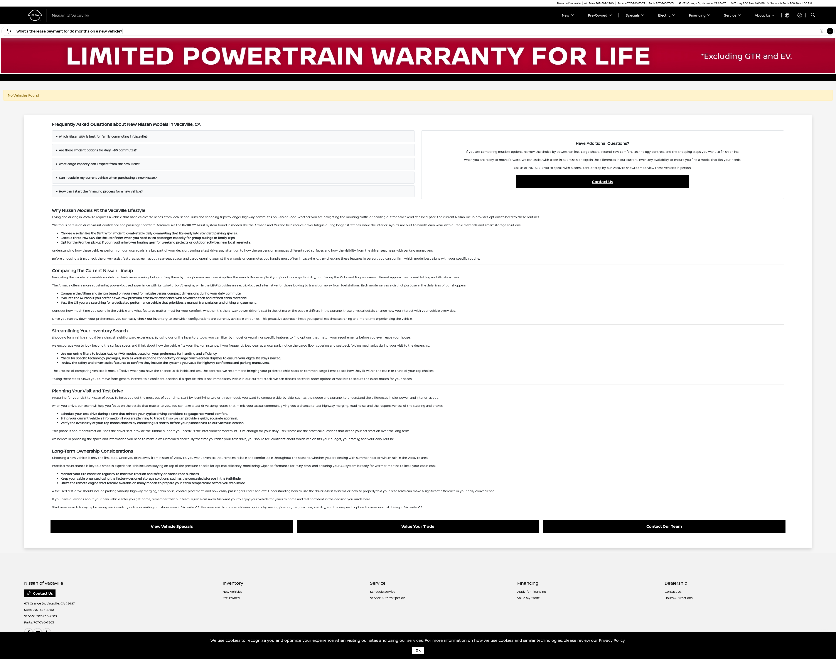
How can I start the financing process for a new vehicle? (101, 191)
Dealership (676, 583)
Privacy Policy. (612, 640)
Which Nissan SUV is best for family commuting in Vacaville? (103, 136)
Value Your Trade (417, 526)
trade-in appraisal (563, 160)
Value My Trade (528, 598)
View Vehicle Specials (172, 526)
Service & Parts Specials (387, 598)
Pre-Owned (231, 598)
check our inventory (152, 319)
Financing (527, 583)
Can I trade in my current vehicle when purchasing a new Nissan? (108, 177)
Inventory (233, 583)
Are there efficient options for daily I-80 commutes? (98, 150)
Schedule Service (382, 591)
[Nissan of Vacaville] (61, 14)
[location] (680, 3)
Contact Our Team (664, 526)
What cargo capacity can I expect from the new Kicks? (99, 164)
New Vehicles (232, 591)
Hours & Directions (679, 598)
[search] (813, 15)
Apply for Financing (531, 591)
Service (378, 583)
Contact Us (602, 181)
